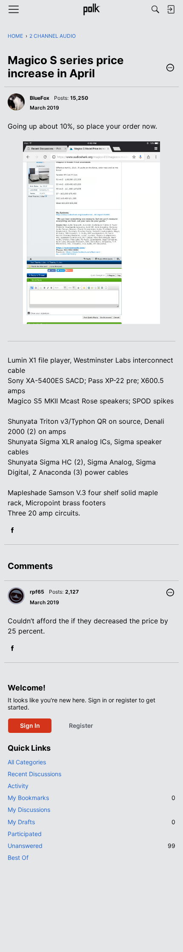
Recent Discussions (34, 773)
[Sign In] (170, 9)
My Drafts (91, 821)
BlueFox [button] (39, 98)
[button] (170, 68)
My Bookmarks (91, 797)
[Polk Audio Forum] (91, 9)
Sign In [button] (30, 725)
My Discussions (29, 809)
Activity (18, 785)
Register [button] (81, 725)
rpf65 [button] (37, 592)
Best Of (18, 857)
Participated (25, 833)
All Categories (27, 762)
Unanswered (91, 845)
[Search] (155, 9)
